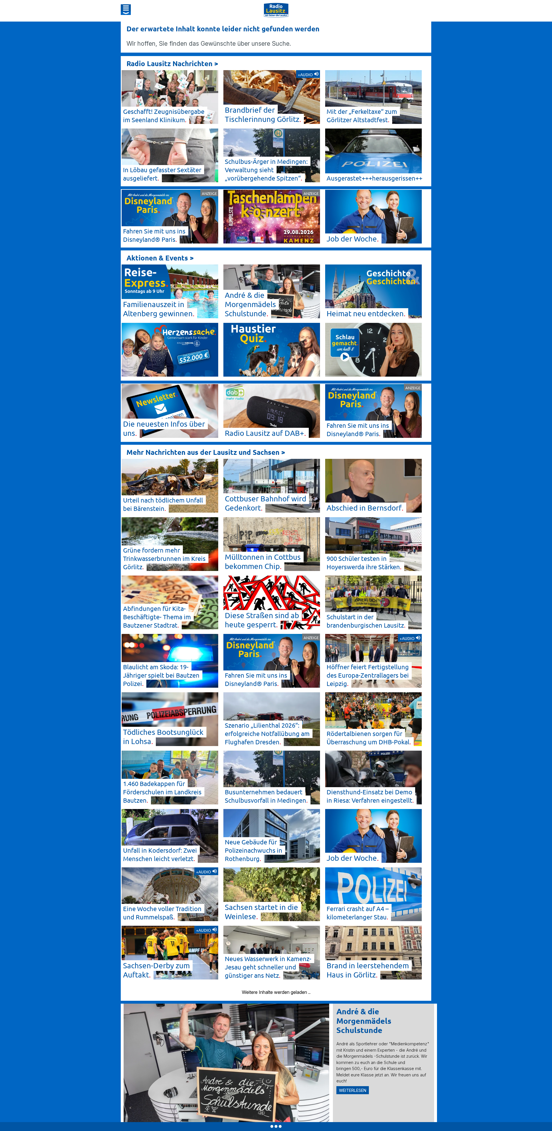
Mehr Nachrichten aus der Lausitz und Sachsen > (205, 452)
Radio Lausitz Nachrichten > (172, 63)
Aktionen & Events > (160, 257)
